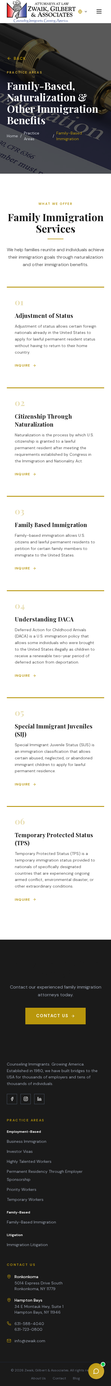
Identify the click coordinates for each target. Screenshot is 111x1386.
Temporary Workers (25, 1199)
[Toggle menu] (99, 11)
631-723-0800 (28, 1329)
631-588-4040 (29, 1323)
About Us (38, 1378)
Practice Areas (31, 135)
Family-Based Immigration (31, 1222)
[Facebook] (12, 1099)
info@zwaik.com (30, 1340)
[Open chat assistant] (96, 1371)
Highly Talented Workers (29, 1161)
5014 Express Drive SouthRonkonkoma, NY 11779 (39, 1282)
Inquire (22, 365)
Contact (59, 1378)
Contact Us (52, 1016)
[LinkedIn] (39, 1099)
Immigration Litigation (27, 1244)
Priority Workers (21, 1189)
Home (12, 135)
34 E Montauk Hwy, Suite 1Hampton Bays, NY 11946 (39, 1306)
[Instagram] (25, 1099)
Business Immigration (26, 1141)
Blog (76, 1378)
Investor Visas (20, 1151)
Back (20, 58)
